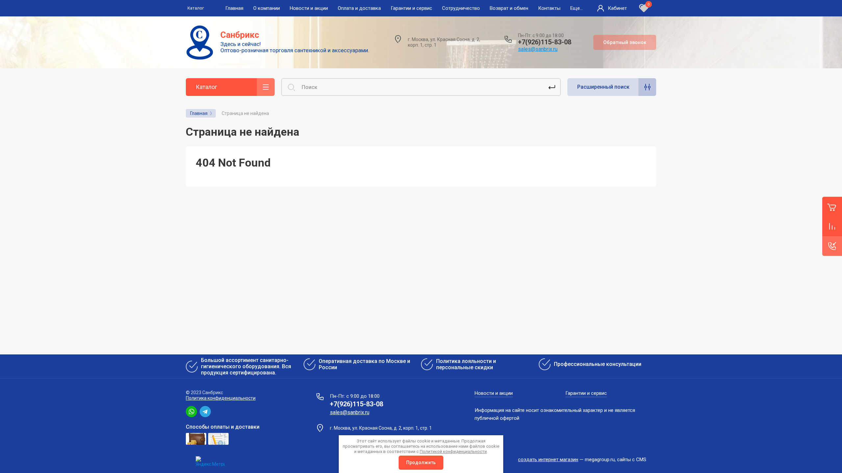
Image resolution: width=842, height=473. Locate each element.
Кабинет (617, 8)
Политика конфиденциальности (221, 398)
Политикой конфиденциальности (453, 451)
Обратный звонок (624, 42)
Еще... (576, 8)
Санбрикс (239, 35)
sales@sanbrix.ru (537, 49)
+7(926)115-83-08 (544, 42)
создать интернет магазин (548, 459)
